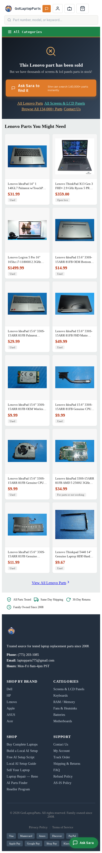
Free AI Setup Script (20, 757)
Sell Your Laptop (18, 770)
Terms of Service (62, 827)
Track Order (61, 757)
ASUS (11, 715)
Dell (9, 689)
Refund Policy (63, 776)
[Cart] (82, 8)
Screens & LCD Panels (68, 689)
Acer (10, 721)
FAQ (56, 770)
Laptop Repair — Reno (22, 776)
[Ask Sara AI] (46, 8)
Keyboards (60, 695)
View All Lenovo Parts (49, 583)
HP (9, 695)
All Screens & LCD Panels (64, 103)
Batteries (59, 715)
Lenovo (12, 702)
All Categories (28, 32)
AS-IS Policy (62, 783)
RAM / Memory (64, 702)
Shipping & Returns (66, 763)
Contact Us (72, 109)
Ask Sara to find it (53, 88)
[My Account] (58, 8)
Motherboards (62, 721)
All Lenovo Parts (30, 103)
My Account (61, 751)
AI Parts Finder (17, 783)
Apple (11, 708)
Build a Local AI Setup (22, 751)
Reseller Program (18, 789)
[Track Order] (69, 8)
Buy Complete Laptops (22, 744)
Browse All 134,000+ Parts (42, 109)
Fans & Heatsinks (65, 708)
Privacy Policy (38, 827)
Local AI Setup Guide (21, 763)
